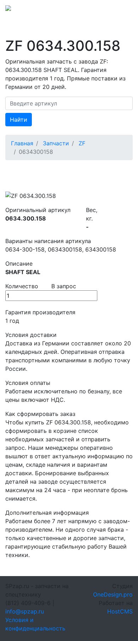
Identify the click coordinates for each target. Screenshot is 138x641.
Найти (18, 119)
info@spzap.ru (24, 611)
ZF (82, 143)
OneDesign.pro (113, 594)
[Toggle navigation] (123, 10)
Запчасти (56, 143)
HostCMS (120, 611)
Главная (22, 143)
